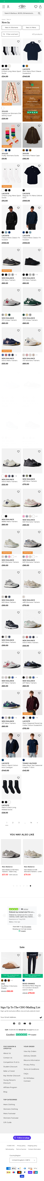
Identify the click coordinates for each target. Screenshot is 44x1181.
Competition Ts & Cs (11, 1062)
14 (31, 823)
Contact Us (7, 1058)
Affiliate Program (10, 1087)
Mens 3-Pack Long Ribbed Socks (9, 808)
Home (3, 19)
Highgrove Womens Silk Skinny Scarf (11, 114)
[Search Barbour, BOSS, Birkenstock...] (39, 13)
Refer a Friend (8, 1071)
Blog (5, 1092)
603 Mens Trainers (9, 443)
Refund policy (10, 1149)
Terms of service (21, 1149)
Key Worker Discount (11, 1076)
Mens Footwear (9, 1113)
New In (9, 19)
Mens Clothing (9, 1104)
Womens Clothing (10, 1109)
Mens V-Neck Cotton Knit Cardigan (10, 766)
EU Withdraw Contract (29, 1079)
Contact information (34, 1149)
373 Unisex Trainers (9, 320)
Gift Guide (7, 1122)
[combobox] (22, 13)
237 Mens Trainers (9, 683)
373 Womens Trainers (31, 360)
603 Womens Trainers (31, 522)
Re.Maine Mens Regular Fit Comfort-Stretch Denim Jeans (32, 988)
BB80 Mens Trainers (9, 521)
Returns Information (32, 1060)
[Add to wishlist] (18, 41)
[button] (3, 6)
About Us (7, 1053)
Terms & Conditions (31, 1069)
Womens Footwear (11, 1118)
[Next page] (37, 822)
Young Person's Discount (9, 1081)
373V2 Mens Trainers (31, 443)
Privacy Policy (29, 1065)
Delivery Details (30, 1056)
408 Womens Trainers (31, 602)
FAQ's (26, 1074)
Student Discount (10, 1067)
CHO (13, 1145)
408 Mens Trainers (30, 481)
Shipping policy (32, 1145)
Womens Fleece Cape (31, 156)
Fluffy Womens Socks (10, 156)
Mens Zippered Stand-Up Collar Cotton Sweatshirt (32, 724)
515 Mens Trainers (8, 280)
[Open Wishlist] (36, 6)
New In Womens (11, 27)
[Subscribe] (40, 1017)
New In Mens (31, 27)
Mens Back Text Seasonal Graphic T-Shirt (32, 766)
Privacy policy (21, 1145)
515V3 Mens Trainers (9, 360)
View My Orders (30, 1051)
